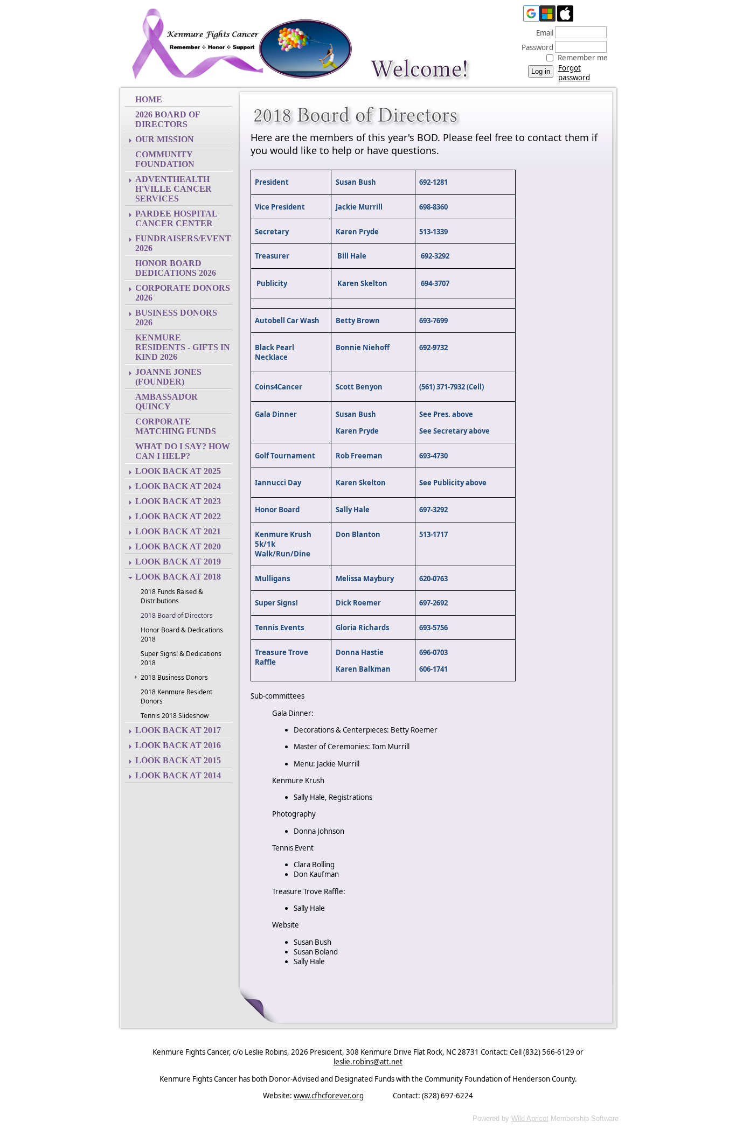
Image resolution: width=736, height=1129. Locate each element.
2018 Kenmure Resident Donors (176, 696)
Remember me (583, 57)
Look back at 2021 (178, 531)
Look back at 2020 (178, 546)
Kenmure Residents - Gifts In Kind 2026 (182, 347)
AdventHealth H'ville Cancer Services (173, 189)
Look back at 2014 (178, 775)
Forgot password (574, 72)
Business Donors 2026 (176, 317)
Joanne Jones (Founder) (168, 376)
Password (534, 47)
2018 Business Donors (174, 677)
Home (148, 99)
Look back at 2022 (178, 516)
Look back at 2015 (178, 760)
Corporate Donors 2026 (182, 292)
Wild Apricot (529, 1118)
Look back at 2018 (178, 576)
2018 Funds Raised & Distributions (172, 596)
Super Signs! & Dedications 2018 (181, 658)
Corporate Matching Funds (175, 426)
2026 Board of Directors (167, 119)
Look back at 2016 (178, 745)
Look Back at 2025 (178, 471)
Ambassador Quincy (166, 401)
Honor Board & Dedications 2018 (182, 634)
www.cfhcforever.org (329, 1095)
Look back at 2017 (178, 730)
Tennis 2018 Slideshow (175, 715)
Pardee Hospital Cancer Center (176, 218)
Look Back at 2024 (178, 486)
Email (542, 33)
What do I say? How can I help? (182, 451)
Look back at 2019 (178, 561)
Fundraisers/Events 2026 (183, 243)
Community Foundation (165, 159)
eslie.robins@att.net (368, 1062)
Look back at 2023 (178, 501)
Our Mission (164, 139)
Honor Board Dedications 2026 (175, 268)
